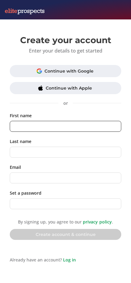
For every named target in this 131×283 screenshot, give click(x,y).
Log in (69, 260)
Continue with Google (69, 71)
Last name (20, 141)
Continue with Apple (69, 88)
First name (21, 115)
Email (15, 167)
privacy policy (97, 222)
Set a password (25, 193)
